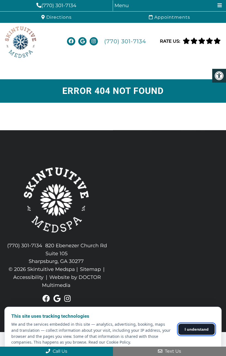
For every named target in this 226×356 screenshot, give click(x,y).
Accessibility (28, 277)
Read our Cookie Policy (109, 342)
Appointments (171, 17)
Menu (121, 5)
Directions (58, 17)
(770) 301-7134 (58, 5)
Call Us (59, 351)
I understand (197, 329)
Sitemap (90, 269)
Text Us (172, 351)
